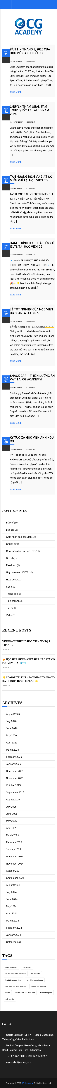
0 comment (30, 61)
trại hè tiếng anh (46, 993)
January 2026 (13, 764)
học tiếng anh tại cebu (35, 980)
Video (9, 615)
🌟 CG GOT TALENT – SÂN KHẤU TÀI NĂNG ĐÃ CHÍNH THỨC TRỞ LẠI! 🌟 (28, 679)
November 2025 (14, 778)
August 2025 (13, 799)
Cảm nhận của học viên (19, 537)
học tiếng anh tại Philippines (15, 986)
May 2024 (11, 906)
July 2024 (11, 892)
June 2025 (11, 814)
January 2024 (13, 935)
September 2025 (15, 792)
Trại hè (10, 608)
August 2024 (13, 885)
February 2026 (14, 757)
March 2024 (12, 920)
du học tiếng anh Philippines (15, 974)
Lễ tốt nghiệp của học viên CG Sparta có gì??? (31, 311)
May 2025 (11, 821)
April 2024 (11, 913)
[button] (17, 4)
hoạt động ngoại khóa (13, 980)
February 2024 (14, 927)
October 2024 (13, 871)
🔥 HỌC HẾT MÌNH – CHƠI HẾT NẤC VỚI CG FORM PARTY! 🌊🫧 (28, 661)
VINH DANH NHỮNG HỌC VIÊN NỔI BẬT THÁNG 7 (26, 643)
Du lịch (10, 558)
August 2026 (13, 714)
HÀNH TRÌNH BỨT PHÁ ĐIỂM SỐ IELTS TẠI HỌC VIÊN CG (32, 244)
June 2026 (11, 728)
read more (15, 92)
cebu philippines (11, 967)
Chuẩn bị (11, 544)
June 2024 (11, 899)
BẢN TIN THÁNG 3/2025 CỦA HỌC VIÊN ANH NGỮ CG (30, 51)
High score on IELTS (17, 572)
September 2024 (15, 878)
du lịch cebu (35, 974)
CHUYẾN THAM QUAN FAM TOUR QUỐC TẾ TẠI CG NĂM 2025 (29, 110)
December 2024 (14, 856)
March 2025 (12, 835)
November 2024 (14, 863)
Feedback (11, 565)
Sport (9, 586)
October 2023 (13, 942)
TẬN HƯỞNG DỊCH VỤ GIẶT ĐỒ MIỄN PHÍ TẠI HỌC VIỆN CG (31, 178)
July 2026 (11, 721)
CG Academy (17, 61)
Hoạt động (11, 579)
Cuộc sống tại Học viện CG (20, 551)
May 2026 (11, 735)
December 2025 (14, 771)
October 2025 (13, 785)
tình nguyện (9, 999)
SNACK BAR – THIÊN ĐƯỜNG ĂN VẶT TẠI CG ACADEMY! (32, 377)
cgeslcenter (27, 967)
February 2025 (14, 842)
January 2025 (13, 849)
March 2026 (12, 749)
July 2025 (11, 806)
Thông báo (12, 594)
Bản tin (10, 529)
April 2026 (11, 742)
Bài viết (10, 522)
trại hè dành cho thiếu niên (25, 993)
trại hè (7, 993)
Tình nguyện (13, 601)
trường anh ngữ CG (38, 986)
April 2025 (11, 828)
